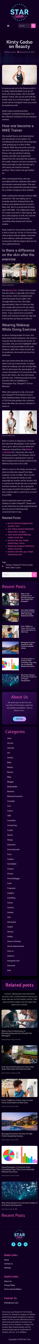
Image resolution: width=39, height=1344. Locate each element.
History (10, 931)
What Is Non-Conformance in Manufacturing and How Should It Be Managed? (27, 597)
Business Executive (14, 796)
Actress (10, 743)
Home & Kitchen (14, 941)
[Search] (33, 26)
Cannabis (11, 801)
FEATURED (11, 864)
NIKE (8, 567)
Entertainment (13, 849)
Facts (9, 854)
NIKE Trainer (16, 567)
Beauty (10, 772)
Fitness (10, 873)
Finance (10, 869)
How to (10, 951)
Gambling (11, 898)
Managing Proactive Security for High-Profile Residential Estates (28, 645)
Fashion (10, 859)
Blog (9, 777)
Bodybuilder (12, 786)
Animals (10, 748)
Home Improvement (15, 946)
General (10, 907)
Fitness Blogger (13, 878)
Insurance (11, 965)
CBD (9, 815)
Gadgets (10, 893)
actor (9, 738)
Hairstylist (11, 922)
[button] (8, 25)
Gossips (10, 912)
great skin (13, 290)
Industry (10, 956)
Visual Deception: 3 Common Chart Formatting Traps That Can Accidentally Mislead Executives (28, 662)
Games (10, 902)
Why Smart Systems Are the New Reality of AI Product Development (19, 1204)
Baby (9, 762)
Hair (9, 917)
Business (10, 791)
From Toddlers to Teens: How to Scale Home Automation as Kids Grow (28, 629)
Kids (9, 970)
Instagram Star (13, 960)
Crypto (10, 830)
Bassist (10, 767)
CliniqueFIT (17, 565)
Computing (12, 825)
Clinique (9, 565)
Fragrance (11, 888)
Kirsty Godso (28, 565)
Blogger (10, 781)
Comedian (11, 820)
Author (10, 757)
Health (10, 927)
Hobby (10, 936)
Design (10, 840)
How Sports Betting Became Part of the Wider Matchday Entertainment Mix (27, 613)
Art (8, 752)
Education (11, 844)
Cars (9, 806)
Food (9, 883)
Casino (10, 811)
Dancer (10, 835)
